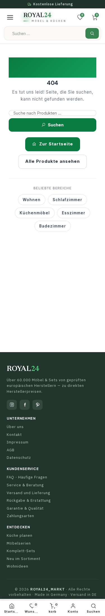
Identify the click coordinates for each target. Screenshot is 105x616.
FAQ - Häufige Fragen (27, 477)
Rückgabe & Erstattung (29, 500)
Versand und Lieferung (28, 493)
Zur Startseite (56, 144)
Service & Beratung (25, 485)
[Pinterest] (37, 405)
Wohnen (32, 199)
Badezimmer (52, 226)
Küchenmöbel (35, 213)
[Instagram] (12, 405)
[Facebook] (25, 405)
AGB (11, 450)
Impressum (18, 442)
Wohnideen (17, 566)
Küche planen (19, 535)
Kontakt (14, 434)
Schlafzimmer (67, 199)
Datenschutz (19, 457)
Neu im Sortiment (23, 558)
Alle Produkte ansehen (52, 161)
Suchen (56, 124)
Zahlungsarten (20, 515)
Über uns (15, 426)
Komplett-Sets (21, 550)
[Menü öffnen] (10, 17)
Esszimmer (73, 213)
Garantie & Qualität (25, 508)
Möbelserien (19, 543)
